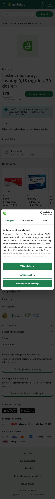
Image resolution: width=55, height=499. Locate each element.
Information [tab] (27, 220)
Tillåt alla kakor (27, 266)
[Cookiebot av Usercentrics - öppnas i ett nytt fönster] (40, 213)
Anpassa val (26, 275)
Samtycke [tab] (10, 220)
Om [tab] (45, 220)
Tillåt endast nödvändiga (27, 283)
